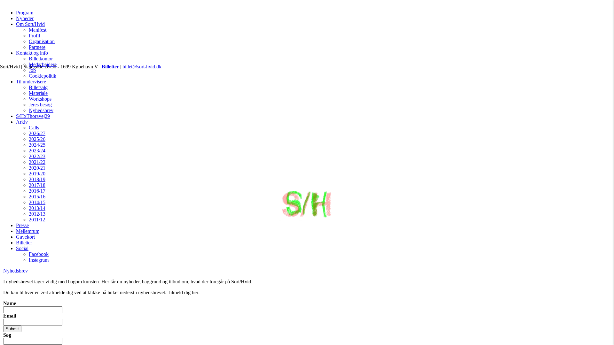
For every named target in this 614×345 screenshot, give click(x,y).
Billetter (24, 242)
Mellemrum (27, 231)
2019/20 (37, 173)
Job (32, 70)
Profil (34, 35)
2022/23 (37, 156)
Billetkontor (41, 58)
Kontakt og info (32, 53)
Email (9, 315)
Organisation (42, 41)
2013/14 (37, 208)
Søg (7, 335)
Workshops (40, 99)
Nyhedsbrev (41, 110)
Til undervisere (31, 81)
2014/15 (37, 202)
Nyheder (25, 18)
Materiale (38, 93)
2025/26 (37, 139)
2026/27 (37, 133)
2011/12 (37, 219)
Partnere (37, 47)
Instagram (39, 260)
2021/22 (37, 162)
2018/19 (37, 179)
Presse (22, 225)
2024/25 (37, 145)
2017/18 (37, 185)
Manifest (37, 30)
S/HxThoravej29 (33, 116)
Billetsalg (38, 87)
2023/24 (37, 150)
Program (24, 12)
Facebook (39, 254)
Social (22, 248)
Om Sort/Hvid (30, 24)
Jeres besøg (40, 104)
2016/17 (37, 191)
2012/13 (37, 214)
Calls (34, 127)
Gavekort (25, 237)
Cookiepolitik (42, 76)
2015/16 (37, 196)
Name (9, 303)
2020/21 (37, 168)
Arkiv (22, 122)
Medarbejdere (43, 64)
